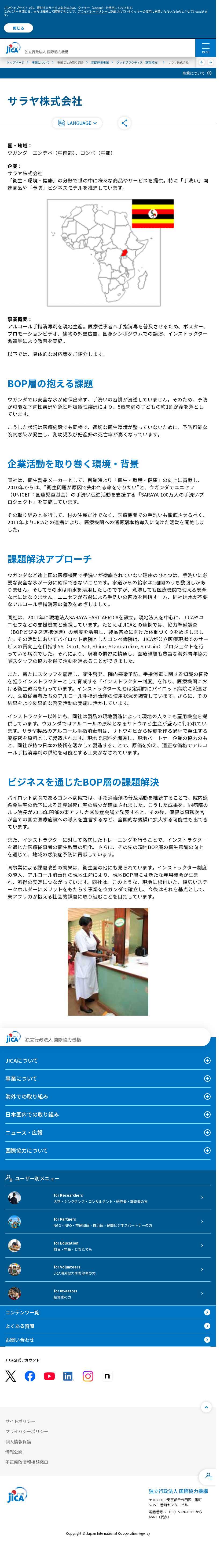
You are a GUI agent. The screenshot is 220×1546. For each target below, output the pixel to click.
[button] (77, 123)
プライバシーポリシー (92, 11)
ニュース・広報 (24, 1132)
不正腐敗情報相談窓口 (26, 1462)
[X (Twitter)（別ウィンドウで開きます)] (10, 1376)
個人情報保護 (18, 1441)
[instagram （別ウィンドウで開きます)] (88, 1376)
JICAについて (21, 1060)
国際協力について (26, 1150)
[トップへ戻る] (206, 1407)
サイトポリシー (20, 1421)
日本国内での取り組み (32, 1114)
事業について (193, 73)
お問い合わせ (19, 1339)
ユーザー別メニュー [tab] (37, 1178)
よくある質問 (19, 1325)
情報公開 (14, 1451)
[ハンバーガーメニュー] (205, 45)
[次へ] (210, 62)
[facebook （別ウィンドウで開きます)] (30, 1376)
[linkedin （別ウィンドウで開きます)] (68, 1376)
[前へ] (201, 62)
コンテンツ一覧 (22, 1312)
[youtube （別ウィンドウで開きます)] (49, 1376)
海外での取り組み (26, 1096)
